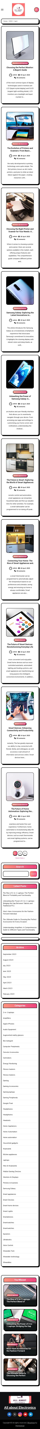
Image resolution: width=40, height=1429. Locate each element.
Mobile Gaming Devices (12, 1171)
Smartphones (8, 1217)
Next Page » (20, 858)
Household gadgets (10, 1143)
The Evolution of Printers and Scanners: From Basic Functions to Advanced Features (20, 152)
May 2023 (7, 977)
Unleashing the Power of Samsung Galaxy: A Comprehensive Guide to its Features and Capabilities (20, 400)
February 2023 (9, 994)
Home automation (10, 1137)
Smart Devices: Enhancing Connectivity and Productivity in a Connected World (20, 731)
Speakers (6, 1234)
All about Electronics (20, 1407)
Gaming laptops (9, 1092)
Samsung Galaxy (20, 308)
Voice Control (8, 1245)
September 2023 (9, 954)
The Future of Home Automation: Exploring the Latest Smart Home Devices (20, 811)
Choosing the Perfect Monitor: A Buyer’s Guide (20, 68)
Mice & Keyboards (10, 1166)
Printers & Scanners (20, 144)
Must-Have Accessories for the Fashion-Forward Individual (19, 1351)
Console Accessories (11, 1052)
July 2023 (7, 965)
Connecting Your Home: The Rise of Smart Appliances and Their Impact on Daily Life (20, 563)
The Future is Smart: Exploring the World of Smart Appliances (20, 481)
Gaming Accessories (10, 1086)
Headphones (8, 1109)
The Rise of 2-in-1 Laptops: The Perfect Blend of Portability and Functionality (18, 894)
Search (20, 867)
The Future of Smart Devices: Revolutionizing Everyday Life (20, 645)
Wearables (7, 1262)
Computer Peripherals (11, 1046)
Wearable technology (11, 1257)
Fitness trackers (9, 1069)
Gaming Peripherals (10, 1097)
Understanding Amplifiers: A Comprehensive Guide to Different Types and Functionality (20, 928)
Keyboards (7, 1149)
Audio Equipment (9, 1029)
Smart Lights (8, 1211)
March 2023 (7, 988)
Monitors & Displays (20, 63)
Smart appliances (20, 476)
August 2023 (8, 960)
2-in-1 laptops (8, 1012)
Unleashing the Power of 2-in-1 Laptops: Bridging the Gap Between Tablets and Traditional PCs (18, 903)
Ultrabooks (7, 1239)
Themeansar (19, 1426)
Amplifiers (7, 1018)
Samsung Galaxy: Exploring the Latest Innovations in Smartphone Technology (20, 315)
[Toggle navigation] (2, 9)
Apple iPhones (8, 1024)
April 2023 (7, 982)
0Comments (21, 78)
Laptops (6, 1160)
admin (15, 75)
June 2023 (7, 971)
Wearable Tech (9, 1251)
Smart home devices (20, 804)
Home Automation (10, 1132)
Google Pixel (8, 1103)
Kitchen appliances (10, 1154)
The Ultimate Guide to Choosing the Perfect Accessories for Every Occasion (19, 920)
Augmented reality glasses (13, 1035)
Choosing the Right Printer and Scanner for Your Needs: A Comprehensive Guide (20, 232)
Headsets (7, 1120)
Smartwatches (8, 1222)
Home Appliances (10, 1126)
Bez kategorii (8, 1041)
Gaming (6, 1080)
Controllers (7, 1058)
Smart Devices (20, 640)
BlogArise (31, 1423)
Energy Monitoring (10, 1063)
